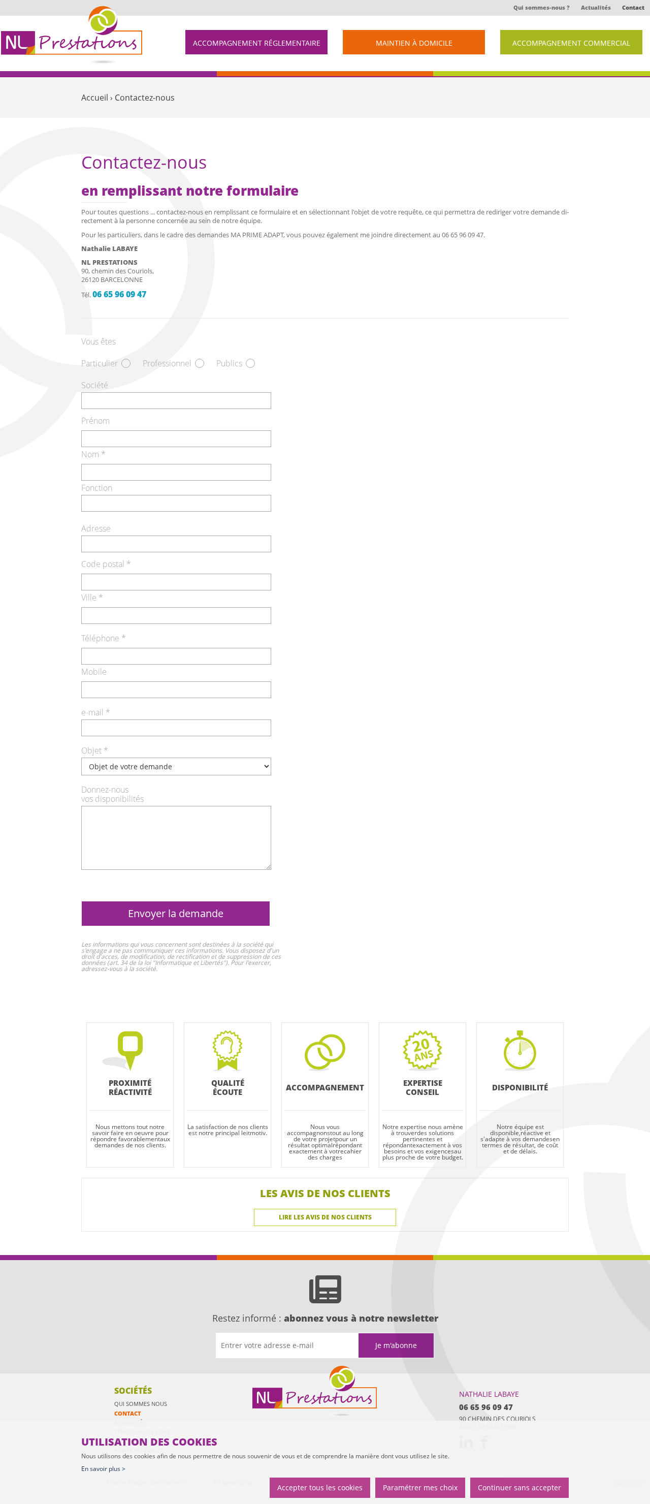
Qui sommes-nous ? (541, 7)
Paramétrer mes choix (420, 1487)
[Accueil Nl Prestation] (71, 35)
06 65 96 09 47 (119, 294)
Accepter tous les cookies (320, 1487)
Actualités (596, 7)
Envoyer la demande (175, 913)
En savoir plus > (103, 1468)
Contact (633, 7)
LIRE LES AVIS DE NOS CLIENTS (325, 1217)
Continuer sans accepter (519, 1487)
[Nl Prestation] (315, 1392)
